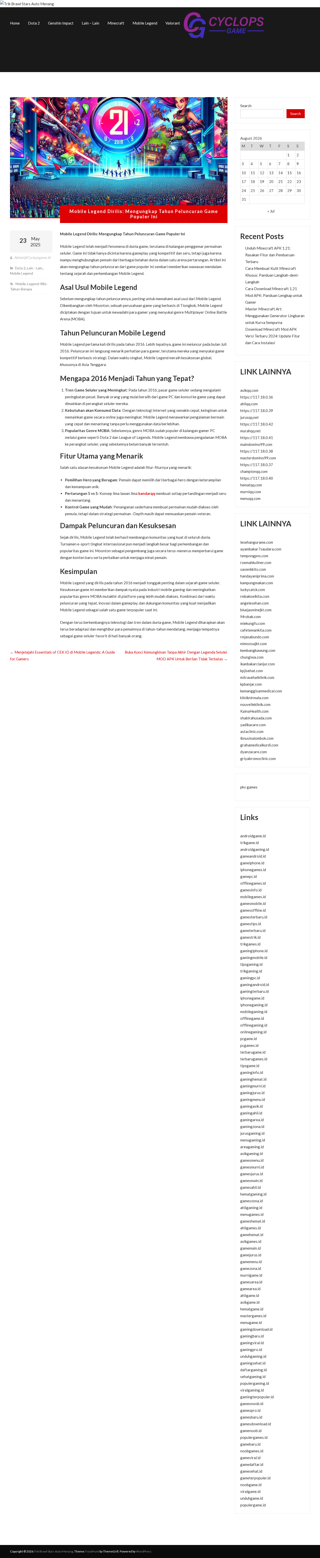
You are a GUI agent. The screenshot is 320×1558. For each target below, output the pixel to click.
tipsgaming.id (251, 964)
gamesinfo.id (251, 890)
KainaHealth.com (254, 711)
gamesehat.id (251, 1471)
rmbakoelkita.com (254, 596)
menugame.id (251, 1322)
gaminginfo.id (251, 1072)
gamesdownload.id (255, 1424)
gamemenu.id (251, 1261)
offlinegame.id (252, 1018)
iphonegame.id (252, 998)
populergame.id (253, 1505)
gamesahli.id (250, 1187)
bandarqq (146, 493)
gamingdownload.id (256, 1329)
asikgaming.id (251, 1153)
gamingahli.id (251, 1113)
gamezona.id (250, 1268)
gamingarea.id (252, 1119)
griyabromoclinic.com (258, 758)
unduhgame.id (251, 1498)
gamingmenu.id (252, 1099)
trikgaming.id (251, 971)
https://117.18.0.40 (256, 478)
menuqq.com (250, 498)
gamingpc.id (250, 978)
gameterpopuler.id (255, 1478)
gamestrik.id (250, 937)
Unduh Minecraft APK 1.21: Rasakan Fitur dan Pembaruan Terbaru (269, 255)
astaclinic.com (252, 731)
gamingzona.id (252, 1126)
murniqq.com (250, 491)
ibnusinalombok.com (257, 738)
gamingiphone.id (254, 950)
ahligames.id (250, 1228)
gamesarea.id (251, 1282)
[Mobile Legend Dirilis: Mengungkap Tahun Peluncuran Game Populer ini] (119, 157)
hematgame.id (251, 1309)
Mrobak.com (250, 616)
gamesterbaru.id (253, 917)
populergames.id (254, 1437)
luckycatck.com (252, 589)
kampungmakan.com (256, 582)
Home (15, 23)
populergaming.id (254, 1383)
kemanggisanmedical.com (261, 691)
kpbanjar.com (251, 684)
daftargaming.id (253, 1370)
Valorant (173, 23)
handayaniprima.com (257, 576)
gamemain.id (250, 1248)
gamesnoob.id (251, 1403)
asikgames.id (250, 1241)
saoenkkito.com (253, 569)
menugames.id (252, 1214)
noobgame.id (251, 1484)
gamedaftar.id (251, 1464)
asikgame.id (250, 1302)
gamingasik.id (251, 1106)
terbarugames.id (253, 1059)
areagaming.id (252, 1146)
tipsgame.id (249, 1065)
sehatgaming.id (253, 1376)
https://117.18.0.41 (256, 437)
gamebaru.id (250, 1444)
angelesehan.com (254, 603)
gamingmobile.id (253, 957)
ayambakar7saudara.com (260, 549)
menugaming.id (252, 1140)
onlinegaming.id (253, 1032)
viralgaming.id (252, 1390)
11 (252, 172)
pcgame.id (248, 1038)
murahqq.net (250, 431)
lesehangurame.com (256, 542)
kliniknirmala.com (254, 697)
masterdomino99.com (258, 458)
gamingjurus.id (252, 1092)
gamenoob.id (251, 1430)
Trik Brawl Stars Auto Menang (53, 1551)
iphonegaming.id (254, 1005)
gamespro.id (250, 1410)
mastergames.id (253, 1315)
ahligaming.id (251, 1207)
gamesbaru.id (251, 1417)
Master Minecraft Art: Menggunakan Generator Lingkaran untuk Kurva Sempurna (274, 316)
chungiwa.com (252, 657)
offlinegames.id (253, 883)
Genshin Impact (61, 23)
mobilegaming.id (253, 1011)
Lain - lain (34, 268)
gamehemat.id (251, 1234)
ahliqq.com (249, 404)
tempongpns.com (254, 555)
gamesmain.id (251, 1180)
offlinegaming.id (253, 1025)
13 (271, 172)
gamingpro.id (251, 1349)
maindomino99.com (256, 444)
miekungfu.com (252, 623)
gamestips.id (250, 923)
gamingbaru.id (252, 1336)
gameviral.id (250, 1457)
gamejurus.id (250, 1255)
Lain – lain (90, 23)
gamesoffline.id (253, 910)
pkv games (249, 787)
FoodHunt (92, 1551)
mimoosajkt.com (253, 643)
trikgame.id (249, 842)
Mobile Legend (144, 23)
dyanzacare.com (253, 751)
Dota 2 (34, 23)
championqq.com (254, 471)
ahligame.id (249, 1295)
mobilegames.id (253, 896)
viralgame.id (250, 1491)
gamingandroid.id (254, 984)
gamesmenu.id (252, 1160)
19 (262, 181)
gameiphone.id (252, 863)
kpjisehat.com (251, 670)
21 (280, 181)
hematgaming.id (253, 1194)
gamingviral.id (252, 1342)
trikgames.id (250, 944)
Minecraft (116, 23)
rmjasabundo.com (254, 637)
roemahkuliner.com (255, 562)
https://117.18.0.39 (256, 410)
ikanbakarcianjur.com (257, 664)
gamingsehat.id (253, 1363)
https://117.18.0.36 (256, 397)
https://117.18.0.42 (256, 424)
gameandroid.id (253, 856)
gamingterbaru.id (254, 991)
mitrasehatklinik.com (257, 677)
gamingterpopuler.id (257, 1397)
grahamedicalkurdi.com (259, 745)
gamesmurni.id (252, 1167)
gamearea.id (250, 1288)
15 (289, 172)
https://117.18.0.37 (256, 464)
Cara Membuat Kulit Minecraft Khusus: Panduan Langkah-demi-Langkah (272, 275)
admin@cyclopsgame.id (32, 257)
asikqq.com (249, 390)
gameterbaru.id (253, 930)
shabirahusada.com (256, 718)
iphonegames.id (253, 869)
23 (298, 181)
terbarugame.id (253, 1052)
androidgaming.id (254, 849)
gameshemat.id (252, 1221)
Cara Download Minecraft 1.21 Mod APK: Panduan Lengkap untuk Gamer (273, 295)
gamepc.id (248, 876)
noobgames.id (251, 1451)
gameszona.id (251, 1201)
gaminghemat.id (253, 1079)
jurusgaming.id (252, 1133)
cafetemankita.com (256, 630)
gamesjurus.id (251, 1174)
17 (244, 181)
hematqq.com (251, 485)
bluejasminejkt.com (256, 610)
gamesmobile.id (253, 903)
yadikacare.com (253, 724)
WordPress (144, 1551)
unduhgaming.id (253, 1356)
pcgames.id (249, 1045)
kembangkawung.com (257, 650)
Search (246, 105)
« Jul (271, 211)
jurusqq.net (249, 417)
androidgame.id (253, 836)
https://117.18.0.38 (256, 451)
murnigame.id (251, 1275)
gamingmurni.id (253, 1086)
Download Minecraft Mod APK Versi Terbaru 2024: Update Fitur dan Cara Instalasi (272, 336)
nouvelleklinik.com (255, 704)
